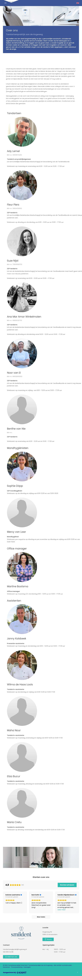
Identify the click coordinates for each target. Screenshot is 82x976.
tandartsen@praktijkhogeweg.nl (15, 949)
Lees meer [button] (62, 910)
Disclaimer (6, 967)
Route (49, 939)
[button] (5, 3)
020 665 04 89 (8, 952)
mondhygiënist (14, 98)
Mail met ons (12, 957)
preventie (31, 101)
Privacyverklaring (16, 967)
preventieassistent (32, 98)
